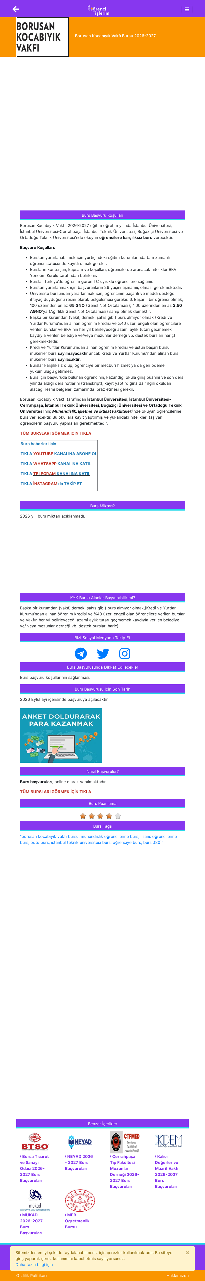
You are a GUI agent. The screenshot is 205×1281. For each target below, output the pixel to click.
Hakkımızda (177, 1275)
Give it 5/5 (119, 816)
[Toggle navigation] (187, 9)
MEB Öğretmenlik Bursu (77, 1220)
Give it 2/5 (93, 816)
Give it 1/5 (84, 816)
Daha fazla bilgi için (34, 1264)
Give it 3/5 (102, 816)
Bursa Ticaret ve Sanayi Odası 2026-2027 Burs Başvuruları (34, 1168)
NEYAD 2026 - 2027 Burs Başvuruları (79, 1162)
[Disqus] (102, 913)
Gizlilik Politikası (31, 1275)
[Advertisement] (57, 134)
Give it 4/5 (110, 816)
